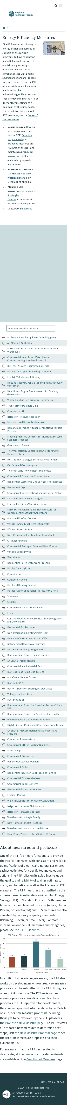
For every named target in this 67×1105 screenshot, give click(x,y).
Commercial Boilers (18, 767)
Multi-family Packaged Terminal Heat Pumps (32, 459)
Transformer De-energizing (22, 405)
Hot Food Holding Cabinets (22, 585)
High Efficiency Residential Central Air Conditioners (35, 725)
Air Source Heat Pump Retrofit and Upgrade (31, 337)
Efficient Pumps (16, 794)
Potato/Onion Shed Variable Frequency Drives (32, 590)
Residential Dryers (17, 487)
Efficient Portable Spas (20, 529)
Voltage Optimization (19, 694)
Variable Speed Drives (19, 551)
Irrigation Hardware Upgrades (23, 811)
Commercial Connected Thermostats (28, 476)
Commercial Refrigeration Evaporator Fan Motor (34, 493)
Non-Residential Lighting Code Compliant (30, 535)
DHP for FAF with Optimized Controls (28, 365)
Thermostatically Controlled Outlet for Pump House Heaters (33, 452)
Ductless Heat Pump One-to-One (25, 671)
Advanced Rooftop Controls (22, 518)
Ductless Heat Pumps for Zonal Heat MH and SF (33, 714)
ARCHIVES (46, 1082)
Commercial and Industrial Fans (24, 666)
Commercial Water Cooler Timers (26, 607)
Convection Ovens (17, 579)
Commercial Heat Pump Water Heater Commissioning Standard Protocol (28, 359)
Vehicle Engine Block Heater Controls (28, 523)
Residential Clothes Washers (23, 761)
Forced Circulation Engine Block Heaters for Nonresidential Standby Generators (31, 511)
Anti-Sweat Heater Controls (23, 677)
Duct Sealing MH (16, 682)
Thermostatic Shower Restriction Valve (29, 470)
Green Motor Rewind (18, 445)
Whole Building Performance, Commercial (30, 400)
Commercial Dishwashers (21, 756)
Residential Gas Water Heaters (24, 789)
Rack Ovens (13, 557)
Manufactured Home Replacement (26, 422)
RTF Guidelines (29, 930)
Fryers (10, 613)
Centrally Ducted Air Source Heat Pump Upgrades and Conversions (34, 620)
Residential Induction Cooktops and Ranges (31, 772)
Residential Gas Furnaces (21, 627)
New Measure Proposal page (38, 1033)
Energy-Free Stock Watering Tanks (26, 504)
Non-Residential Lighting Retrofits (27, 649)
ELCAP (60, 1082)
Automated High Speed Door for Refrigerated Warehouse (32, 350)
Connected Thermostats (21, 739)
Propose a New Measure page (24, 1023)
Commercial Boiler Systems (22, 783)
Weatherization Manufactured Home (27, 828)
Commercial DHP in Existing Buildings (28, 744)
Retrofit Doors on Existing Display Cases (29, 688)
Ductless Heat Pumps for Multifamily (28, 655)
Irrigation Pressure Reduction (23, 416)
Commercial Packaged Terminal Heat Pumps (32, 546)
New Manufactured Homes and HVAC (27, 638)
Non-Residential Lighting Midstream (27, 632)
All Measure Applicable (20, 342)
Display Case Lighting (19, 568)
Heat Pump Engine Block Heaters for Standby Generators (32, 393)
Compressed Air (16, 411)
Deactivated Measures (40, 1059)
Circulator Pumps (17, 540)
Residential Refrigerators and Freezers (28, 562)
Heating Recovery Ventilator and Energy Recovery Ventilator (34, 384)
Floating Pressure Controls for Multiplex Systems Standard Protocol (34, 438)
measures (26, 208)
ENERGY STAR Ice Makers (21, 660)
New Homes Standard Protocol (24, 822)
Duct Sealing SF (15, 699)
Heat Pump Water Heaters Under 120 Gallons (32, 834)
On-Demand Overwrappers (22, 465)
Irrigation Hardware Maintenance (25, 806)
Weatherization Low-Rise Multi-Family (28, 719)
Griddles (11, 601)
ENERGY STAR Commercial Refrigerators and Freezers (32, 732)
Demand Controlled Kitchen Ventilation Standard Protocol (34, 429)
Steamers (12, 596)
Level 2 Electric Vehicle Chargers (25, 498)
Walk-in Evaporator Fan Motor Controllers (30, 800)
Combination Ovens (18, 574)
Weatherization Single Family (23, 817)
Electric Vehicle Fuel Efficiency (23, 377)
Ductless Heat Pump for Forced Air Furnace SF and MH (34, 706)
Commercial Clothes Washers (23, 778)
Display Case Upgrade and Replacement (29, 371)
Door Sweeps (14, 750)
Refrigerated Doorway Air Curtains (26, 644)
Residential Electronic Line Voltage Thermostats (34, 481)
